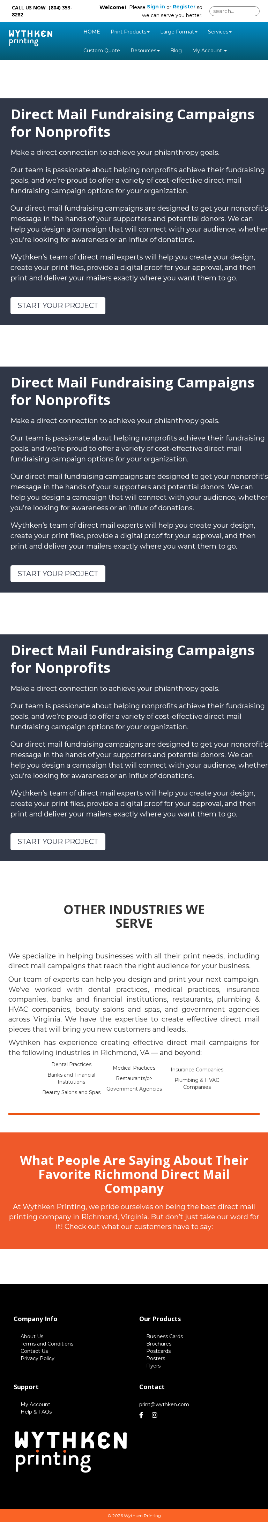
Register (184, 6)
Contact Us (34, 1351)
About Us (32, 1336)
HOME (91, 32)
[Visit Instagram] (155, 1415)
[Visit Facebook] (142, 1415)
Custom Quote (101, 50)
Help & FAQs (36, 1412)
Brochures (158, 1344)
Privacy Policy (37, 1358)
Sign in (156, 6)
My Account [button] (207, 50)
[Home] (71, 1451)
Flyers (153, 1366)
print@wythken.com (164, 1404)
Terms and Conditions (47, 1344)
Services (218, 32)
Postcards (158, 1351)
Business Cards (164, 1336)
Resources (143, 50)
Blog (176, 50)
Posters (155, 1358)
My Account (35, 1404)
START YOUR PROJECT (57, 305)
